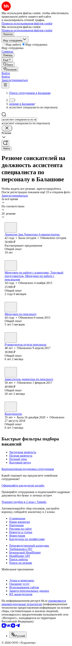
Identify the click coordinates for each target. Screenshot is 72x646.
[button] (6, 73)
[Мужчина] (11, 265)
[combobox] (19, 120)
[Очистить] (7, 128)
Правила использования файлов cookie (27, 30)
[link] (8, 64)
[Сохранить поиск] (5, 143)
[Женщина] (11, 227)
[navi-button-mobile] (5, 85)
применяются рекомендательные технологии (34, 602)
